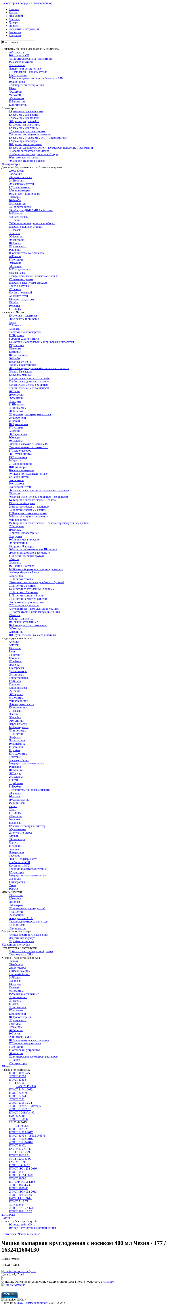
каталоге (108, 1281)
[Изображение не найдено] (18, 1271)
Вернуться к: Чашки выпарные (20, 1234)
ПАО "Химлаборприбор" (32, 1302)
